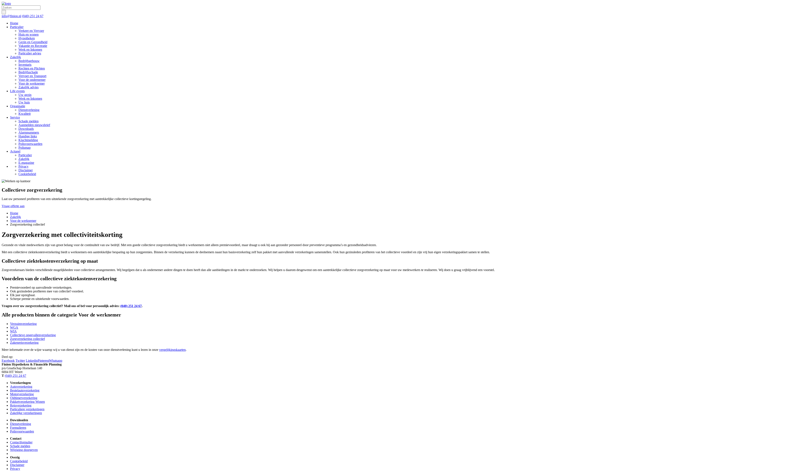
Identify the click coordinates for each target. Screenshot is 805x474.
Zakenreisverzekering (24, 342)
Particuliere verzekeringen (27, 409)
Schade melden (20, 446)
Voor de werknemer (23, 220)
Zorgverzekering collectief (27, 339)
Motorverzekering (22, 394)
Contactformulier (21, 442)
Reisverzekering (20, 405)
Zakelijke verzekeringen (26, 413)
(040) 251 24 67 (32, 16)
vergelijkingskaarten (172, 349)
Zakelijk (15, 217)
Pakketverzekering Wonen (27, 401)
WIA (13, 331)
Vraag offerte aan (13, 206)
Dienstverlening (20, 424)
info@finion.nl (11, 16)
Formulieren (18, 427)
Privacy (15, 468)
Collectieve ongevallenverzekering (33, 335)
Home (14, 213)
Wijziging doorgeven (24, 450)
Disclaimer (17, 465)
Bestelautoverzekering (24, 390)
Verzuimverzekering (23, 323)
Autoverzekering (21, 386)
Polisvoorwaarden (22, 431)
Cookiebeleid (19, 461)
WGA (14, 327)
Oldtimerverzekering (23, 398)
